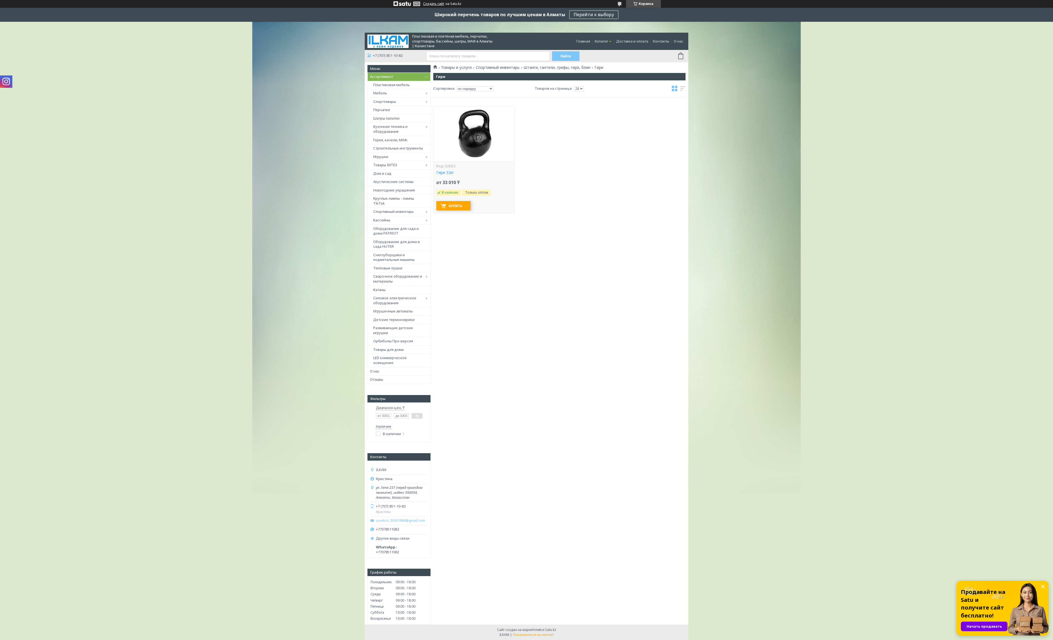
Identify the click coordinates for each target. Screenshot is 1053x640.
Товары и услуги (456, 67)
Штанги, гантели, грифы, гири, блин (556, 67)
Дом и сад (382, 173)
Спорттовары (384, 101)
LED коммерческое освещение (390, 360)
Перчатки (381, 109)
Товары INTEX (385, 164)
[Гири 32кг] (474, 133)
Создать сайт (433, 4)
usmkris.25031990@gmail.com (400, 520)
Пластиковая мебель (391, 84)
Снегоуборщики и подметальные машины (394, 257)
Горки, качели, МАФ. (390, 139)
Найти (566, 56)
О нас (678, 41)
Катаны (379, 289)
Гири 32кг (445, 172)
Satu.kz (550, 629)
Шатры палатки (386, 118)
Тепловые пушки (387, 268)
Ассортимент (381, 76)
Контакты (661, 41)
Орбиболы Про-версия (393, 341)
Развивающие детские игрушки (393, 330)
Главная (583, 41)
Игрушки (380, 156)
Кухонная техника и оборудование (390, 129)
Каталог (601, 41)
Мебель (380, 93)
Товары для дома (388, 349)
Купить (455, 206)
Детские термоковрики (394, 319)
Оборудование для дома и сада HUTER (396, 244)
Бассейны (381, 220)
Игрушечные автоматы (393, 311)
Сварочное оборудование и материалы (397, 279)
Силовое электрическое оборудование (394, 300)
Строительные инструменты (398, 148)
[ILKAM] (388, 40)
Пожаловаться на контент (533, 634)
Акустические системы (393, 181)
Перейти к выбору (594, 15)
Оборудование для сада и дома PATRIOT (396, 231)
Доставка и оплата (632, 41)
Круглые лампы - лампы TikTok (393, 201)
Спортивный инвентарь (393, 211)
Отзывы (376, 379)
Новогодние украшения (394, 190)
